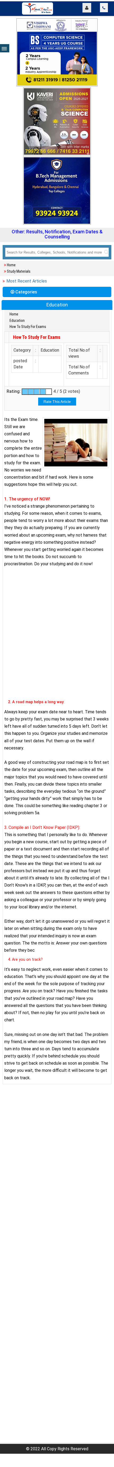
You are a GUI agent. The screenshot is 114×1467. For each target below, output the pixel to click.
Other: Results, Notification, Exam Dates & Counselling (57, 234)
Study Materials (18, 271)
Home (11, 265)
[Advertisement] (57, 638)
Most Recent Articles (26, 281)
